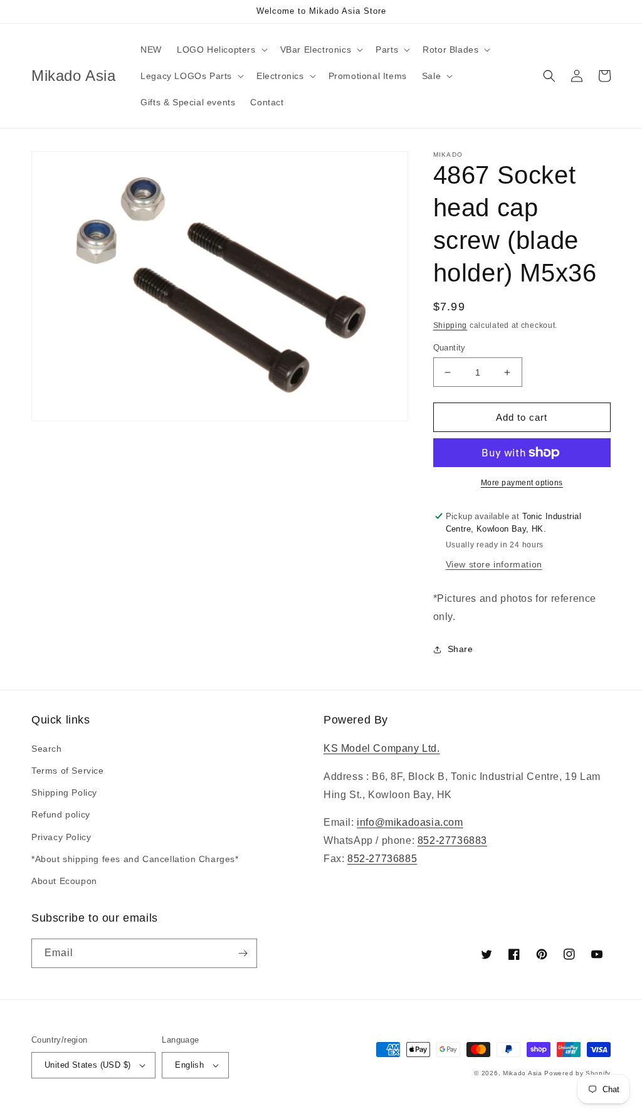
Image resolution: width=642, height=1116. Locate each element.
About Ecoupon (64, 881)
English (189, 1065)
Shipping (450, 325)
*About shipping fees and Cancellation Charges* (135, 859)
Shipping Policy (64, 792)
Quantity (449, 347)
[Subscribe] (242, 953)
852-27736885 (382, 858)
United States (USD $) (87, 1065)
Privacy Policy (61, 837)
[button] (221, 49)
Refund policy (60, 814)
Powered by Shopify (577, 1073)
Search (46, 749)
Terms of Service (67, 771)
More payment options (522, 482)
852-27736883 (452, 840)
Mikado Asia (522, 1073)
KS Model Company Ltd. (382, 748)
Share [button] (460, 649)
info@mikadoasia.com (410, 822)
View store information (494, 564)
